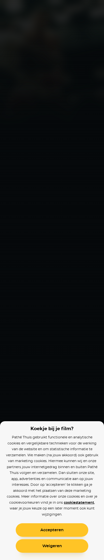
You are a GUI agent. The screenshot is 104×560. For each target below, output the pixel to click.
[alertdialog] (52, 280)
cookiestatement (79, 502)
